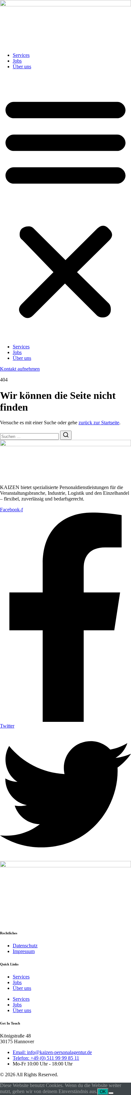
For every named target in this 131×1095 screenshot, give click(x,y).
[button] (65, 207)
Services (21, 55)
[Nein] (111, 1093)
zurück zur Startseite (99, 422)
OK (103, 1091)
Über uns (22, 66)
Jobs (17, 61)
